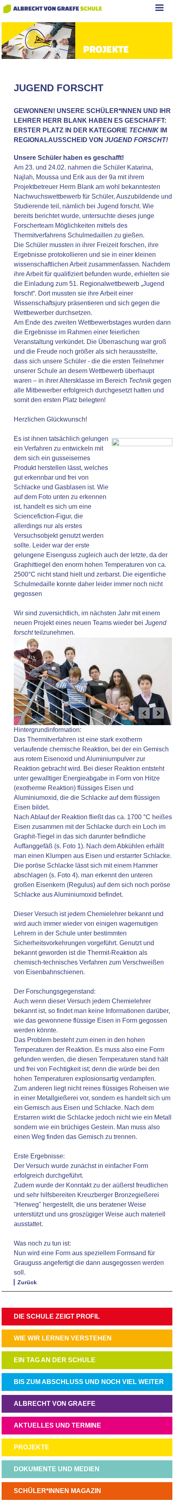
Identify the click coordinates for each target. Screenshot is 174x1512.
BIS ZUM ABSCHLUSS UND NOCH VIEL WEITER (89, 1381)
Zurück (27, 1282)
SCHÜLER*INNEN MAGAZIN (57, 1490)
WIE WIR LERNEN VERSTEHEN (63, 1338)
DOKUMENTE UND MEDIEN (57, 1469)
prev (144, 713)
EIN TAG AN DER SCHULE (54, 1360)
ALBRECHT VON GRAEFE (54, 1403)
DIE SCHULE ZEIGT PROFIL (57, 1316)
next (158, 713)
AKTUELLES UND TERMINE (57, 1425)
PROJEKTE (31, 1447)
